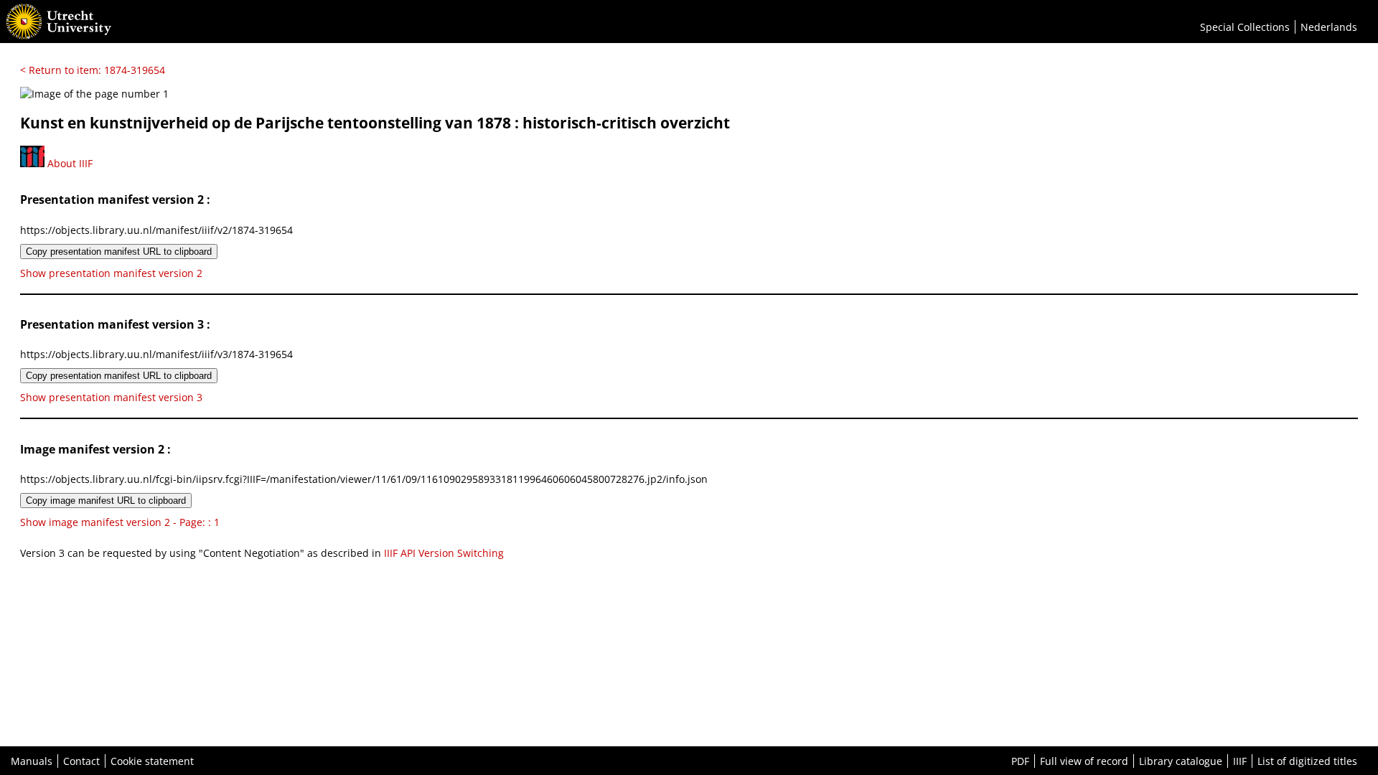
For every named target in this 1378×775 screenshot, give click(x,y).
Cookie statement (152, 761)
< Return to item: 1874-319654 (92, 70)
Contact (81, 761)
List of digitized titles (1307, 761)
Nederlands (1328, 27)
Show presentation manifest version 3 (111, 397)
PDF (1020, 761)
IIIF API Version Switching (444, 553)
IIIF (1240, 761)
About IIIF (68, 163)
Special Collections (1245, 27)
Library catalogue (1180, 761)
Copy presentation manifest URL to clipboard (119, 251)
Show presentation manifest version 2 (111, 273)
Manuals (31, 761)
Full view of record (1084, 761)
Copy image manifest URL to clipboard (106, 500)
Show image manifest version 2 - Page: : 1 (120, 522)
